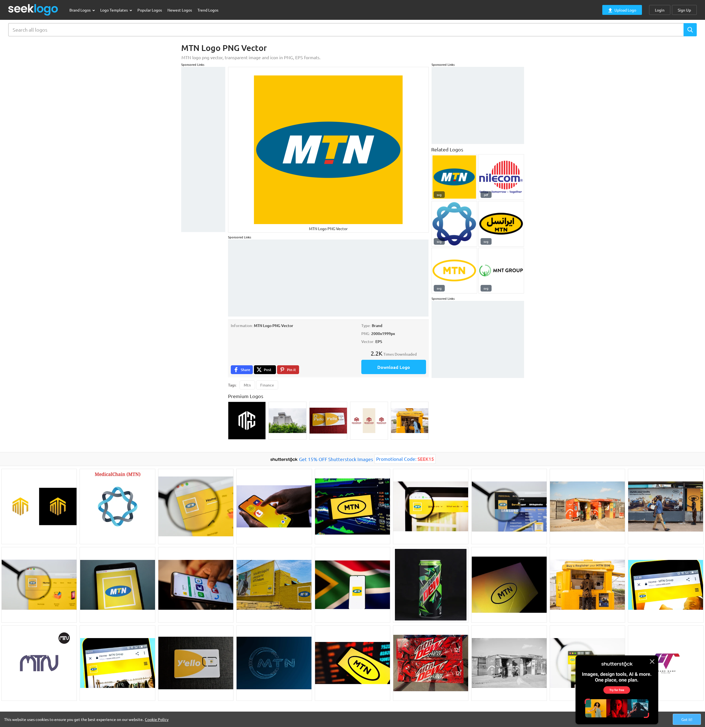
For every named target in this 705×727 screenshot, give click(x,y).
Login (660, 9)
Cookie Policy (157, 719)
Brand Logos (80, 9)
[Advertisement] (203, 149)
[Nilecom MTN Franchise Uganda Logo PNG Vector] (501, 177)
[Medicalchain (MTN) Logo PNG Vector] (454, 224)
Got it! (686, 719)
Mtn (247, 385)
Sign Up (684, 9)
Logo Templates (114, 9)
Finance (267, 385)
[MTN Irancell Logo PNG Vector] (501, 224)
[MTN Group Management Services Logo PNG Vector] (454, 177)
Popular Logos (149, 9)
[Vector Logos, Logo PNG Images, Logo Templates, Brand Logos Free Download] (33, 9)
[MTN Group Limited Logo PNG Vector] (501, 270)
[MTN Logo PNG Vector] (454, 270)
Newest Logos (179, 9)
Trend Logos (207, 9)
